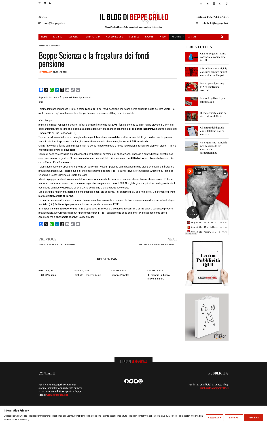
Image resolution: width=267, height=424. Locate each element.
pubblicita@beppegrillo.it (215, 23)
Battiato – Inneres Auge (87, 275)
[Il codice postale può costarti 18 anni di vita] (191, 115)
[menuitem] (44, 37)
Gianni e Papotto (120, 275)
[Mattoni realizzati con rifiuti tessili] (191, 101)
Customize (213, 417)
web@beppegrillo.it (54, 23)
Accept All (254, 417)
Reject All (234, 417)
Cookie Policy (22, 419)
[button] (41, 3)
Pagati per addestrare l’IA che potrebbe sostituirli (212, 87)
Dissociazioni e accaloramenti (56, 244)
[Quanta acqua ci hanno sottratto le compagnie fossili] (191, 56)
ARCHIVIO (50, 46)
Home (41, 46)
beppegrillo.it (45, 72)
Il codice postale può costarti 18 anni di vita (214, 114)
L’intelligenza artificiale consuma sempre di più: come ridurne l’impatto (213, 72)
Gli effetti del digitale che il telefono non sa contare (212, 131)
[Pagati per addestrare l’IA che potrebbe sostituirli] (191, 86)
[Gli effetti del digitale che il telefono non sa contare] (191, 130)
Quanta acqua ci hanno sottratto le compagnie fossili (213, 57)
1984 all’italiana (47, 275)
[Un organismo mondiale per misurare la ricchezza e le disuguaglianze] (191, 145)
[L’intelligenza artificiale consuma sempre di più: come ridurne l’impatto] (191, 71)
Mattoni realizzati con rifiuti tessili (212, 100)
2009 (57, 46)
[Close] (265, 407)
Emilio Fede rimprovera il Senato (158, 244)
